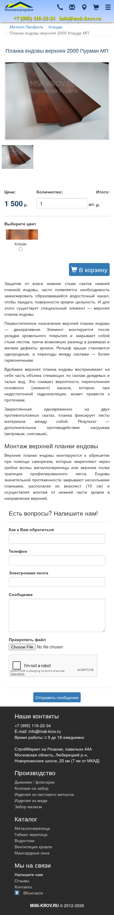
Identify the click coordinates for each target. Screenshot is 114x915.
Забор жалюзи (28, 806)
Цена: (10, 192)
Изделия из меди (31, 800)
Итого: (103, 192)
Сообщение (21, 594)
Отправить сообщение (57, 697)
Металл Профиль (26, 27)
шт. (62, 202)
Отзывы (22, 880)
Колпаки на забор (32, 788)
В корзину (92, 269)
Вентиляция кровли (33, 846)
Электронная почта (28, 573)
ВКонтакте (33, 893)
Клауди (55, 27)
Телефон (18, 551)
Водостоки (24, 840)
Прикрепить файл (27, 639)
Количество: (50, 192)
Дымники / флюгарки (35, 782)
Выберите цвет (20, 223)
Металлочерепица (32, 828)
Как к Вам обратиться (31, 529)
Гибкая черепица (31, 834)
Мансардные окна (32, 853)
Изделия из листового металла (44, 794)
